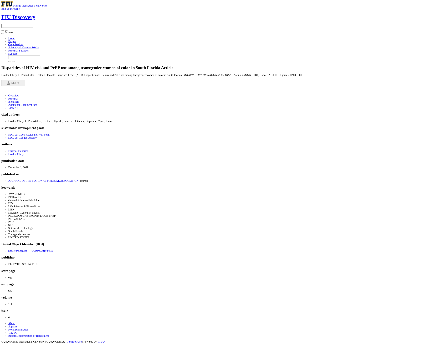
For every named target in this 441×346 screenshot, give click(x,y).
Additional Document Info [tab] (22, 104)
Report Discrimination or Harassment (28, 335)
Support (12, 53)
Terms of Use (74, 341)
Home (11, 38)
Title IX (12, 332)
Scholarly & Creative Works (23, 47)
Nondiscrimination (18, 329)
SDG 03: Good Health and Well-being (29, 134)
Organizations (15, 44)
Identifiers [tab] (13, 101)
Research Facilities (18, 50)
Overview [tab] (13, 95)
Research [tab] (13, 98)
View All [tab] (13, 107)
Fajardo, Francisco (18, 150)
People (12, 41)
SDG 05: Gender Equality (22, 137)
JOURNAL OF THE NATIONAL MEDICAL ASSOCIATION (43, 180)
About (11, 323)
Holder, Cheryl (16, 154)
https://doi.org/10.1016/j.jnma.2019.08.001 (31, 250)
